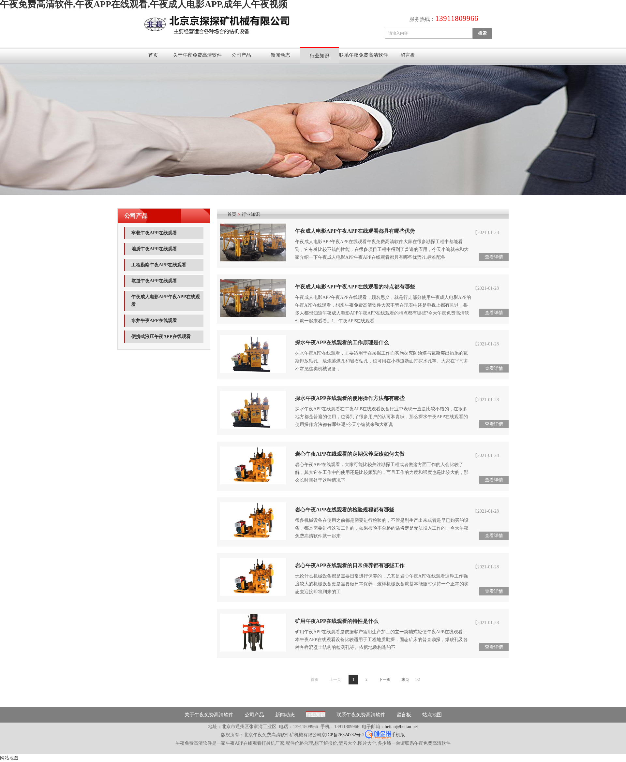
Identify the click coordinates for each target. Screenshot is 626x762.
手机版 (398, 734)
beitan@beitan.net (401, 726)
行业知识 (319, 55)
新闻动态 (280, 55)
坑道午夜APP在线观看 (154, 280)
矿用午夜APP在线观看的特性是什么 (337, 621)
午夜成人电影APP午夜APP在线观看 (165, 300)
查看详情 (494, 257)
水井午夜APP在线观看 (154, 320)
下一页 (385, 679)
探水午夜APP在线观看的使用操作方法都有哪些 (350, 398)
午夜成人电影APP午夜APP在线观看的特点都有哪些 (355, 286)
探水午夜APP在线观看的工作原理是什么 (342, 342)
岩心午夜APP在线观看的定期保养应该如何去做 (350, 454)
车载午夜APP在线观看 (154, 232)
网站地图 (9, 757)
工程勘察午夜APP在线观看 (158, 264)
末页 (405, 679)
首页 (153, 55)
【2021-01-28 (486, 232)
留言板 (407, 55)
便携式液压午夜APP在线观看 (161, 336)
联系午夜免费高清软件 (363, 55)
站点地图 (432, 714)
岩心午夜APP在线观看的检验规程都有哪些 (344, 509)
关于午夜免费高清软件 (197, 55)
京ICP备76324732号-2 (343, 734)
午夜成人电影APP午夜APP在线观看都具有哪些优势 (355, 231)
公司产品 (241, 55)
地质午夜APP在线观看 (154, 248)
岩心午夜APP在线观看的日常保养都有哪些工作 (350, 565)
